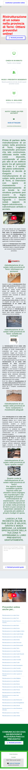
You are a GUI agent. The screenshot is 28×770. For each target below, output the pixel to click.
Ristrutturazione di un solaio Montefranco (12, 671)
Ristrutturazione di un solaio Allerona (11, 692)
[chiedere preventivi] (14, 261)
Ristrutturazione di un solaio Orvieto (11, 656)
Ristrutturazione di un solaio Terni (10, 618)
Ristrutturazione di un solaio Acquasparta (12, 665)
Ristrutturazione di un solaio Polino (10, 712)
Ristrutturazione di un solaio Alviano (11, 684)
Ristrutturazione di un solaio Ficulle (11, 662)
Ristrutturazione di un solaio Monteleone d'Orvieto (12, 709)
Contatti (13, 757)
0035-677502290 (14, 123)
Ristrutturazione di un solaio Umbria (11, 715)
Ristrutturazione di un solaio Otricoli (11, 705)
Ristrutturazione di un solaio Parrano (11, 651)
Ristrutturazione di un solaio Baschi (11, 681)
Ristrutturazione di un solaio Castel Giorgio (12, 634)
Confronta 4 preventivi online (15, 3)
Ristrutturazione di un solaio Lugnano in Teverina (12, 674)
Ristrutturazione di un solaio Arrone (11, 628)
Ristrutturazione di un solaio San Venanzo (12, 686)
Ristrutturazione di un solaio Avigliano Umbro (13, 631)
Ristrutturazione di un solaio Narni (10, 625)
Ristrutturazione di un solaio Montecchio (12, 699)
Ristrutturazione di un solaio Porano (11, 689)
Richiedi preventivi (17, 37)
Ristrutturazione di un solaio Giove (10, 615)
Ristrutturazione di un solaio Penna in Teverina (11, 621)
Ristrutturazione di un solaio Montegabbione (13, 702)
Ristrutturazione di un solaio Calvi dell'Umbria (10, 696)
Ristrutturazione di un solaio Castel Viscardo (13, 654)
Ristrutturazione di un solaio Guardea (11, 668)
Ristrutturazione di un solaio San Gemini (12, 636)
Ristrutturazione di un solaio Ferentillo (11, 659)
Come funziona (13, 754)
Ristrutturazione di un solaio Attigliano (11, 678)
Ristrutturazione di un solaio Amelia (11, 639)
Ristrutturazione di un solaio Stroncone (11, 642)
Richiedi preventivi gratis (15, 567)
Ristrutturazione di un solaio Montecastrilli (12, 645)
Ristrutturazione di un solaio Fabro (10, 648)
